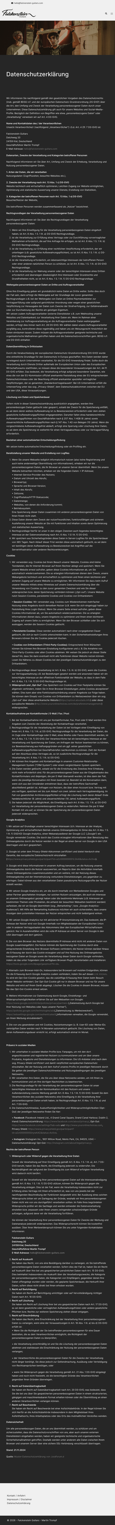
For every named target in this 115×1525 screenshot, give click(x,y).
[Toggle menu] (112, 14)
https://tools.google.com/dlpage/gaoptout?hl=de (32, 963)
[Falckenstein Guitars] (19, 13)
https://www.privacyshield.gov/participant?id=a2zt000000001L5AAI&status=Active (51, 859)
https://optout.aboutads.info (75, 700)
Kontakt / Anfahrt (16, 1495)
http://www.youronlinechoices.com (83, 1125)
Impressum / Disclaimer (19, 1499)
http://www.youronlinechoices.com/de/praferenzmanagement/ (68, 703)
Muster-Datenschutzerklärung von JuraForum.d (39, 1456)
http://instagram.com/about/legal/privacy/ (69, 1142)
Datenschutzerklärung (18, 1503)
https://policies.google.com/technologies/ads (30, 1010)
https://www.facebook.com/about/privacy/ (66, 1121)
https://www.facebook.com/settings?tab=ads (36, 1125)
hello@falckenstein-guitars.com (28, 3)
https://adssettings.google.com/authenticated (30, 1014)
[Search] (106, 14)
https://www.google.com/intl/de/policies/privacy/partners (36, 1003)
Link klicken (100, 974)
